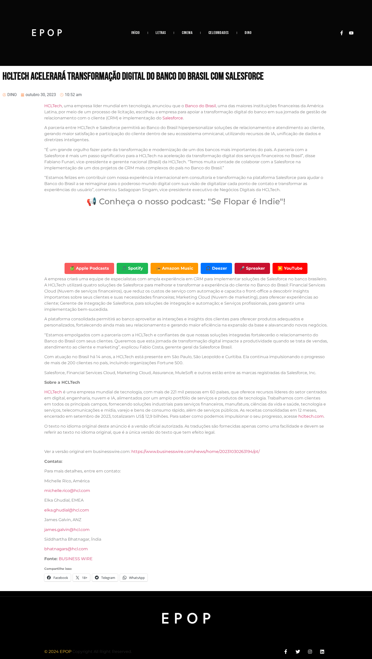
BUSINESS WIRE (76, 558)
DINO (248, 32)
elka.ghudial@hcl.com (66, 510)
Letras (161, 32)
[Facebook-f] (341, 33)
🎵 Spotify (132, 268)
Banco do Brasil (200, 105)
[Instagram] (310, 651)
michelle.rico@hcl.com (67, 490)
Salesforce (172, 118)
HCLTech (53, 105)
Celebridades (219, 32)
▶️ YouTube (290, 268)
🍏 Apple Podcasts (89, 268)
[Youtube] (351, 33)
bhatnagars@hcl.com (66, 548)
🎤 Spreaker (252, 268)
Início (135, 32)
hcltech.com (311, 416)
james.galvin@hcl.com (67, 529)
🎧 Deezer (216, 268)
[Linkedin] (322, 651)
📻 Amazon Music (174, 268)
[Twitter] (297, 651)
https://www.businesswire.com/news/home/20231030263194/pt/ (195, 451)
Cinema (187, 32)
